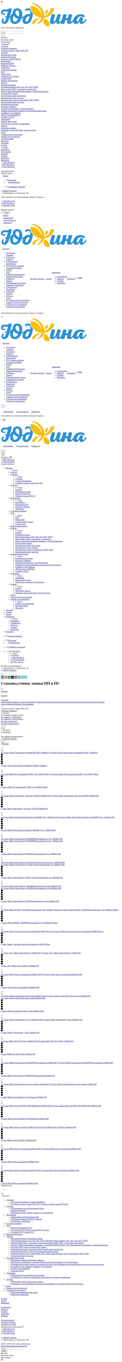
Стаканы (18, 479)
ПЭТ (17, 518)
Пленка (18, 589)
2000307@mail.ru (9, 191)
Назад (15, 470)
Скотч (95, 702)
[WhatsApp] (19, 677)
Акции (4, 1301)
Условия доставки (8, 1322)
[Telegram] (25, 677)
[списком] (4, 726)
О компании (6, 1307)
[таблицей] (6, 726)
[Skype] (22, 677)
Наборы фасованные (45, 702)
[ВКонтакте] (2, 677)
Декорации (19, 578)
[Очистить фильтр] (2, 741)
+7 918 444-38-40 (8, 167)
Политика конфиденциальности (14, 1346)
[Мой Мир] (9, 677)
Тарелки (18, 490)
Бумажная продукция (24, 558)
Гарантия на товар (8, 1324)
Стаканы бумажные (9, 711)
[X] (12, 677)
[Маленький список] (2, 728)
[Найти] (3, 35)
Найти (4, 1351)
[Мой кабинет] (2, 409)
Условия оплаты (7, 1320)
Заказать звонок (16, 662)
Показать (5, 744)
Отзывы (4, 1312)
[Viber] (15, 677)
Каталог (13, 472)
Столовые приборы (25, 702)
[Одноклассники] (5, 677)
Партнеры (5, 1314)
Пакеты (18, 533)
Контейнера (20, 502)
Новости (4, 1309)
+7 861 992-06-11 (8, 162)
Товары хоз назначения (24, 604)
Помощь (4, 1316)
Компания (14, 621)
